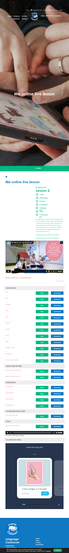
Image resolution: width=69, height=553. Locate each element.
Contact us (58, 16)
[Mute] (56, 433)
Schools (38, 542)
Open (42, 371)
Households (39, 544)
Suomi (45, 10)
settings (49, 551)
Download (57, 293)
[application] (34, 432)
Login (60, 10)
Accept (57, 550)
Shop (27, 10)
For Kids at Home (24, 16)
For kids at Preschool (16, 16)
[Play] (7, 433)
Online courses (53, 10)
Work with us (50, 16)
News (43, 16)
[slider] (60, 432)
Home (9, 16)
